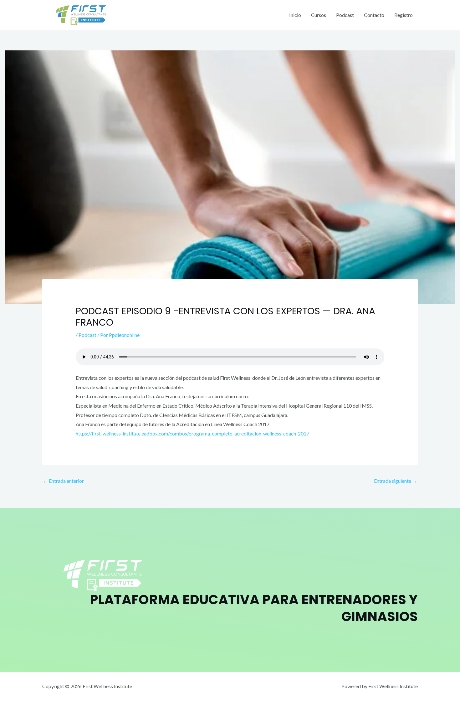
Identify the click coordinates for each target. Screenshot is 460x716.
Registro (403, 15)
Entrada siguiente (395, 481)
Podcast (345, 15)
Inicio (295, 15)
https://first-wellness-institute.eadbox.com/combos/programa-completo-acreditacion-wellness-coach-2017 (192, 433)
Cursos (318, 15)
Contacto (374, 15)
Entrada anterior (63, 481)
